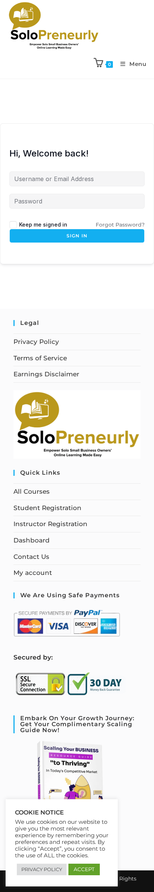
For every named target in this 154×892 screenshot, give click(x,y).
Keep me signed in (43, 224)
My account (32, 572)
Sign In (77, 235)
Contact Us (31, 556)
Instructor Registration (50, 524)
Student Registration (47, 508)
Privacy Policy (36, 341)
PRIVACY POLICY (41, 869)
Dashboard (31, 540)
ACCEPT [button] (84, 869)
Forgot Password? (120, 224)
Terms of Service (40, 358)
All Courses (31, 491)
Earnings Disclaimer (46, 374)
